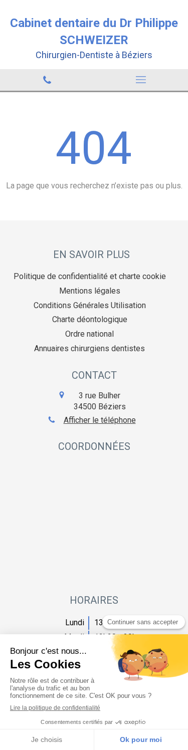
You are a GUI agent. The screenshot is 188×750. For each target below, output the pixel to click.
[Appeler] (47, 80)
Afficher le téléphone (100, 420)
